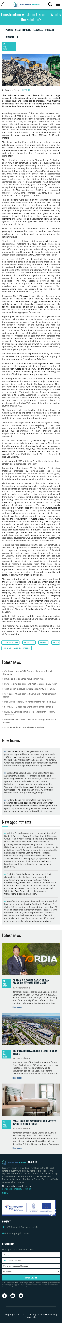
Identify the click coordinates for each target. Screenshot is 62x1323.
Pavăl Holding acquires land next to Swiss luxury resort (30, 683)
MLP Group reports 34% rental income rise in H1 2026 (30, 701)
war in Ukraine (22, 648)
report (43, 642)
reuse (55, 642)
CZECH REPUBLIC (23, 30)
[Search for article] (50, 5)
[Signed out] (3, 5)
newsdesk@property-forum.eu (17, 1188)
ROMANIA (9, 37)
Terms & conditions (46, 1314)
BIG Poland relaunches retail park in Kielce (25, 678)
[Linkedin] (12, 1295)
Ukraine (7, 648)
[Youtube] (21, 1295)
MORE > (5, 1193)
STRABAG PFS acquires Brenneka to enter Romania (28, 706)
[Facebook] (4, 1295)
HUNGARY (49, 30)
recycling (29, 642)
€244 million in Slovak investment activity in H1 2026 (29, 688)
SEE (18, 37)
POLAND (9, 30)
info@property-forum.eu (17, 1233)
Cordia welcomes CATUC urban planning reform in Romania (31, 981)
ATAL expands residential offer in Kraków (24, 727)
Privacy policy (31, 1317)
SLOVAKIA (38, 30)
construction (10, 642)
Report (26, 90)
